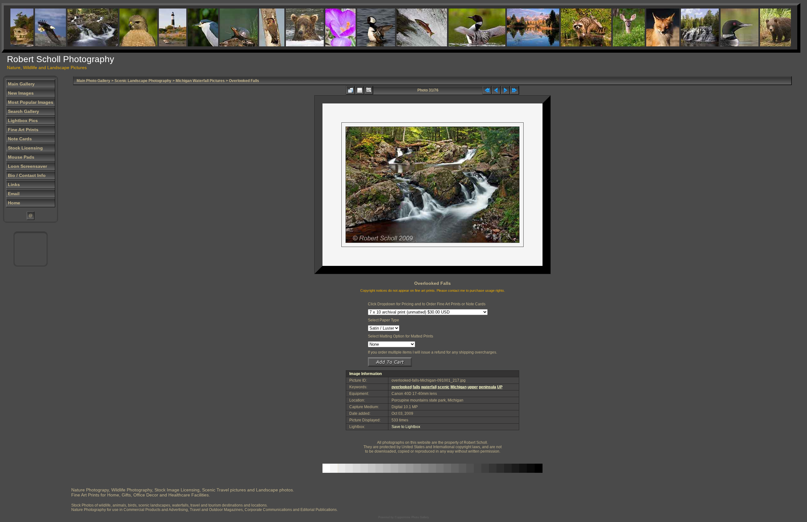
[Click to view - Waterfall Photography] (688, 27)
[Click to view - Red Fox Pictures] (651, 27)
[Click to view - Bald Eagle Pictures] (39, 27)
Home (14, 202)
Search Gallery (23, 111)
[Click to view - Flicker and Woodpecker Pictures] (260, 27)
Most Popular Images (30, 102)
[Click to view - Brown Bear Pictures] (293, 27)
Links (14, 184)
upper (472, 387)
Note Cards (20, 138)
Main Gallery (21, 83)
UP (499, 387)
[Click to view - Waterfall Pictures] (81, 27)
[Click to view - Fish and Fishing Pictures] (410, 27)
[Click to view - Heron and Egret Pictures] (192, 27)
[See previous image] (496, 90)
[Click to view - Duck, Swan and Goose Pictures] (365, 27)
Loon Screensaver (27, 166)
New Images (21, 93)
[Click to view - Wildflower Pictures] (329, 27)
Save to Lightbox (406, 427)
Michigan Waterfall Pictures (200, 81)
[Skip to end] (514, 90)
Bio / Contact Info (27, 175)
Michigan (458, 387)
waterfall (429, 387)
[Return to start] (487, 90)
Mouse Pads (21, 157)
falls (416, 387)
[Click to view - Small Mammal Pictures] (574, 27)
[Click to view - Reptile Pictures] (227, 27)
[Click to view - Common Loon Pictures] (465, 27)
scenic (444, 387)
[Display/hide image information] (359, 90)
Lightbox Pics (23, 120)
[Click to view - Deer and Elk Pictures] (617, 27)
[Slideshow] (368, 90)
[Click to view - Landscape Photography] (522, 27)
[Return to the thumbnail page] (350, 90)
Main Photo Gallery (93, 81)
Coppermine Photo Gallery (412, 517)
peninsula (487, 387)
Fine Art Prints (23, 129)
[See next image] (505, 90)
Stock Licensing (25, 147)
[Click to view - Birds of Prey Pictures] (127, 27)
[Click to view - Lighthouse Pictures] (161, 27)
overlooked (402, 387)
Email (14, 193)
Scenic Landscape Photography (142, 81)
